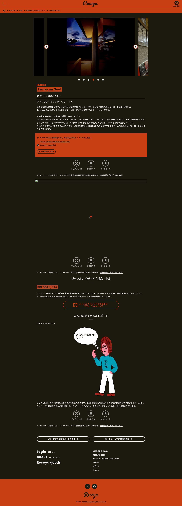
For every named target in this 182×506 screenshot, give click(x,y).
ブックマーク (105, 169)
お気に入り (91, 169)
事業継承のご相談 (99, 455)
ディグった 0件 (76, 169)
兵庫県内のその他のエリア (35, 10)
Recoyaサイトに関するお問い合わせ (106, 458)
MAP (88, 137)
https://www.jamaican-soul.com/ (55, 141)
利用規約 (96, 462)
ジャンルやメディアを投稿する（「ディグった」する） (93, 305)
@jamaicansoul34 (48, 145)
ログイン (46, 452)
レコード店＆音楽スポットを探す (61, 439)
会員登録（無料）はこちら (111, 175)
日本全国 (12, 10)
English (96, 470)
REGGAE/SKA (48, 287)
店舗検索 (176, 6)
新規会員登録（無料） (101, 451)
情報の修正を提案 (47, 151)
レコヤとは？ (48, 457)
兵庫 (20, 10)
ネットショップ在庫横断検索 (117, 439)
